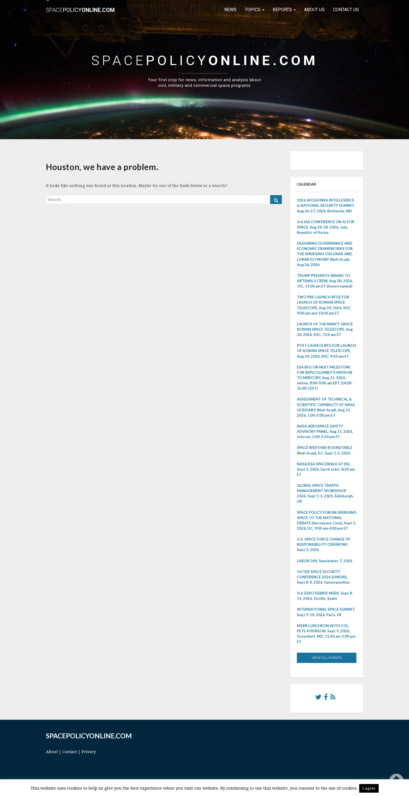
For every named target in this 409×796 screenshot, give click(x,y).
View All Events (327, 657)
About (52, 752)
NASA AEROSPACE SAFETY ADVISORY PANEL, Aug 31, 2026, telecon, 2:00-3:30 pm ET (325, 431)
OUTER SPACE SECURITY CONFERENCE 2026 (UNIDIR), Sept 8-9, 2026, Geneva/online (323, 576)
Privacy (89, 752)
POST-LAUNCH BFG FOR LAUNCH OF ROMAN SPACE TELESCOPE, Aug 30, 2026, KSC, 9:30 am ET (326, 350)
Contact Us (346, 9)
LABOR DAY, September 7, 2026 (324, 561)
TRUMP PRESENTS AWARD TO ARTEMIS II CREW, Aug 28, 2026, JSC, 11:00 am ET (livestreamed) (325, 280)
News (230, 9)
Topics (253, 9)
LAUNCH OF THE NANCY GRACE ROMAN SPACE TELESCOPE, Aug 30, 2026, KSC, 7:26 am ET (325, 329)
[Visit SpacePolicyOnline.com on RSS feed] (333, 698)
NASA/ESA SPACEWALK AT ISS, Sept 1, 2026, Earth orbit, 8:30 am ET (326, 469)
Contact (69, 752)
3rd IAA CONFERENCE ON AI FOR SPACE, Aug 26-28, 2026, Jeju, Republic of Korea (325, 227)
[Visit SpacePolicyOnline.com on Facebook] (326, 698)
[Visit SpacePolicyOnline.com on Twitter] (318, 698)
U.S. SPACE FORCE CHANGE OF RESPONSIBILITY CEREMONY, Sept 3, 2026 (323, 544)
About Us (314, 9)
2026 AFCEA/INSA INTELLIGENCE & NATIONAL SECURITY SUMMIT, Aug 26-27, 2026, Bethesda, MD (326, 205)
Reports (283, 9)
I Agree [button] (369, 788)
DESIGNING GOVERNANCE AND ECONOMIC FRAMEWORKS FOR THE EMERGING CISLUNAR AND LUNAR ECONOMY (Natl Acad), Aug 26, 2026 (325, 254)
